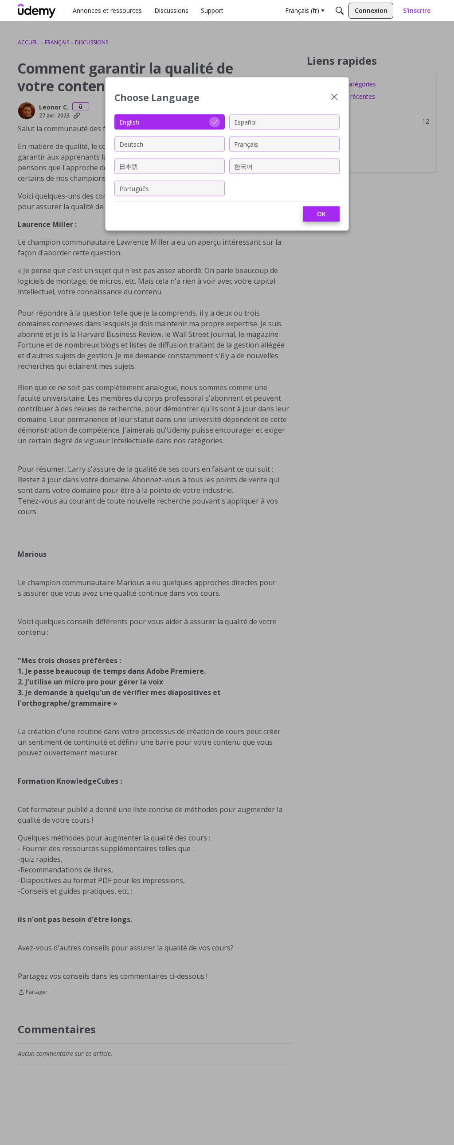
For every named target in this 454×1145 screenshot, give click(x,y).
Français (246, 144)
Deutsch (131, 144)
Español (245, 121)
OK (321, 214)
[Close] (334, 98)
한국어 (243, 166)
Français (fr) (302, 10)
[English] (37, 11)
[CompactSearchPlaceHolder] (340, 11)
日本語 (128, 166)
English (129, 121)
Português (134, 188)
